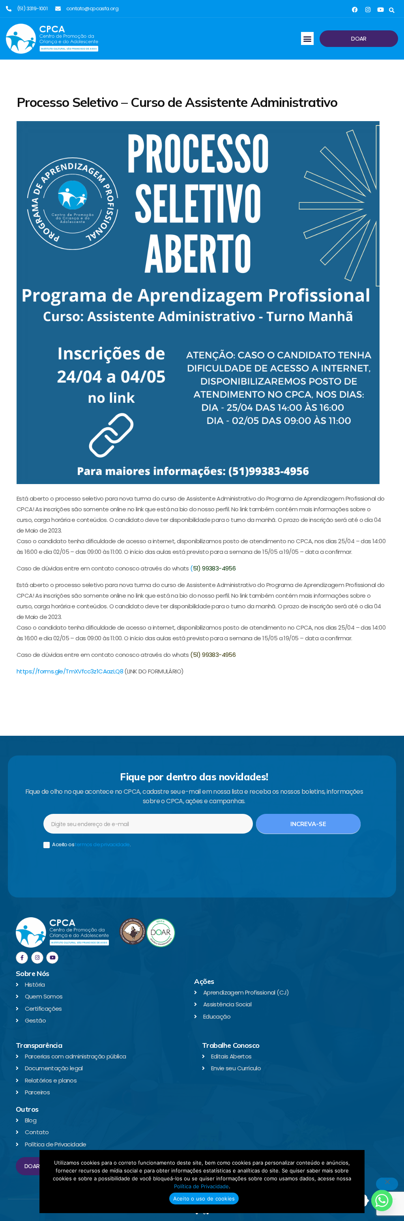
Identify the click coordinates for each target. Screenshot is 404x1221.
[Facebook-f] (22, 958)
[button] (391, 10)
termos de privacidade (102, 844)
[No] (387, 1184)
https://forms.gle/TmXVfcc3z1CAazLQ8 (70, 671)
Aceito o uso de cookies (204, 1198)
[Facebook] (355, 10)
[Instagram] (368, 10)
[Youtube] (380, 10)
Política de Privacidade (201, 1186)
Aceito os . (91, 844)
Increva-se (308, 824)
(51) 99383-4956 (213, 655)
